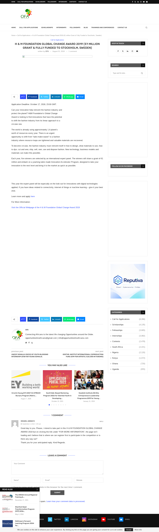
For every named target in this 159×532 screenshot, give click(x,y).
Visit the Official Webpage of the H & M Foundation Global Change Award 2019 (45, 207)
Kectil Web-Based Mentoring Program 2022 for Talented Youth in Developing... (57, 395)
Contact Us (83, 2)
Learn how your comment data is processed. (65, 501)
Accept (128, 530)
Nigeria (128, 352)
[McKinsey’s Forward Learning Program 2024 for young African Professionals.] (7, 523)
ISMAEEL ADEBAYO (28, 421)
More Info (138, 529)
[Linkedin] (138, 2)
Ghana (128, 363)
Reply (101, 421)
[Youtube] (144, 2)
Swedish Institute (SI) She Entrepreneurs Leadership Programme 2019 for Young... (88, 395)
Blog (86, 27)
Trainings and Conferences (102, 27)
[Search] (146, 27)
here (33, 196)
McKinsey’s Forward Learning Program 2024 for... (24, 523)
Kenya (128, 358)
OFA (47, 51)
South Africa (128, 347)
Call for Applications (25, 2)
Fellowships (52, 2)
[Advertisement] (105, 13)
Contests (72, 2)
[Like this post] (24, 96)
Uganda (128, 369)
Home (13, 2)
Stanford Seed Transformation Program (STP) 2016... (25, 509)
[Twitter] (135, 2)
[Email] (147, 2)
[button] (15, 388)
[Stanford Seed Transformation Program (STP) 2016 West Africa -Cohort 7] (7, 509)
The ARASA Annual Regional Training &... (26, 496)
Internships (63, 2)
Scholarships (40, 2)
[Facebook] (132, 2)
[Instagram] (141, 2)
